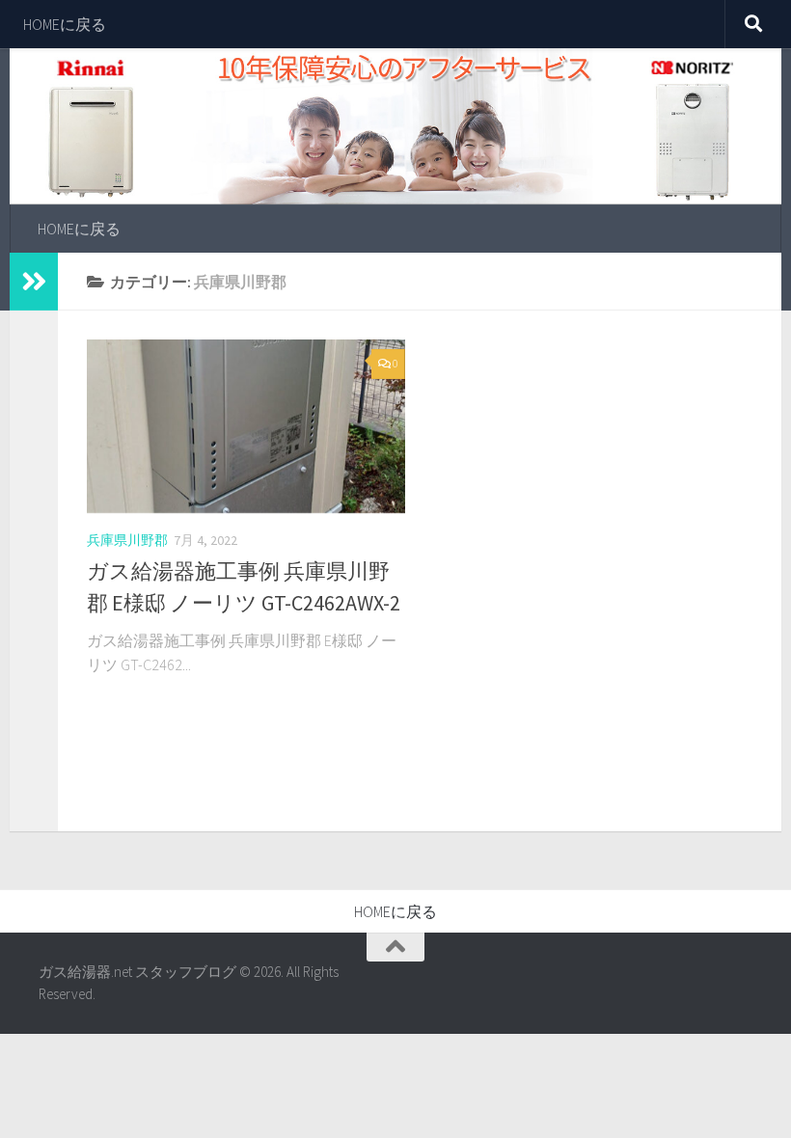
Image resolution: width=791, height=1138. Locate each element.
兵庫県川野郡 (127, 540)
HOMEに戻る (64, 24)
